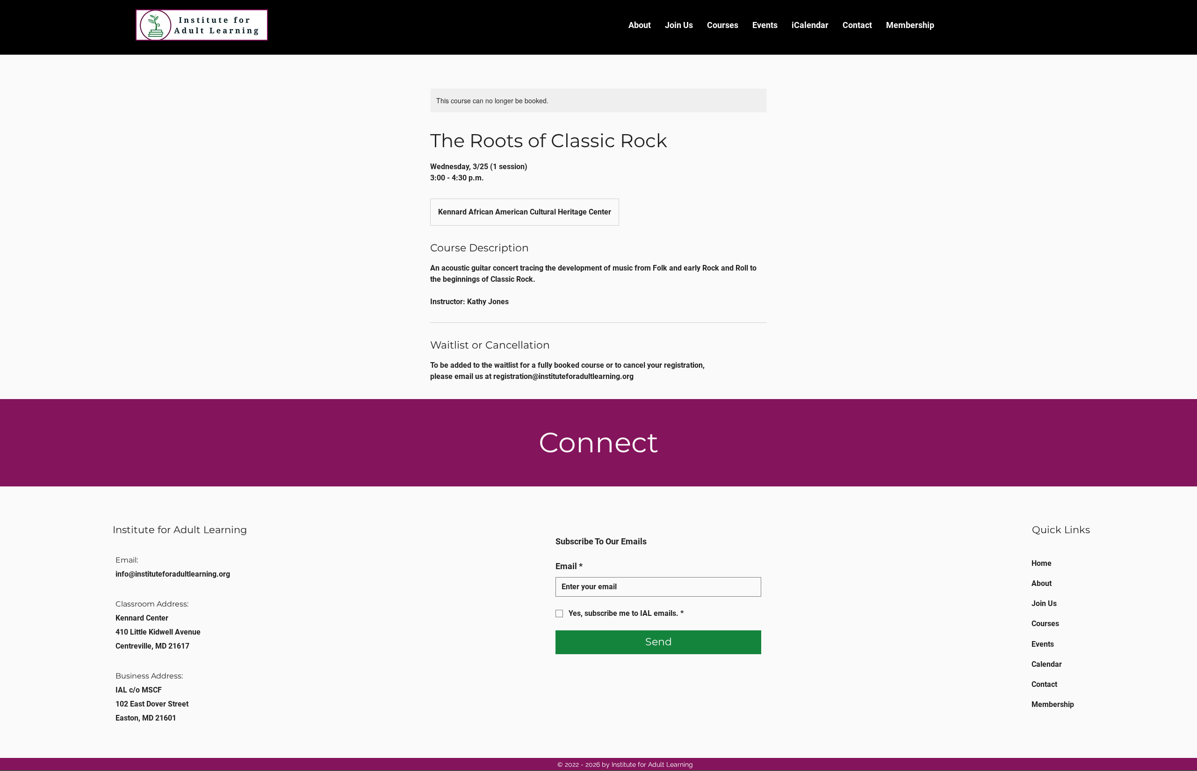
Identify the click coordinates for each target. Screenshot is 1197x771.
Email (569, 566)
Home (1041, 563)
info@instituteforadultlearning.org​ (172, 574)
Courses (1045, 623)
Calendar (1046, 664)
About (1041, 583)
